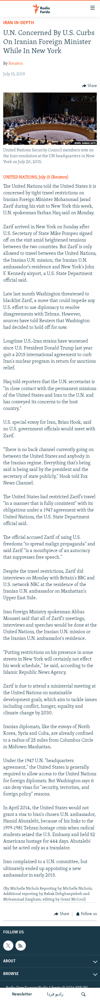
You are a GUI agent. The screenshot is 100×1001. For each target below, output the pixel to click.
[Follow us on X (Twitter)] (8, 946)
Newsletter (22, 994)
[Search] (83, 994)
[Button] (89, 85)
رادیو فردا (55, 994)
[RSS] (20, 946)
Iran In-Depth (18, 23)
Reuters (16, 64)
